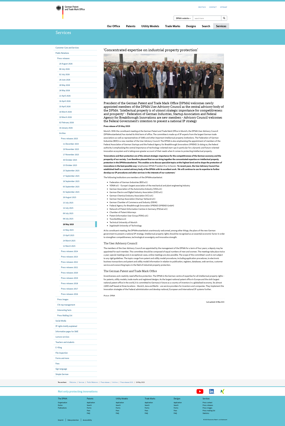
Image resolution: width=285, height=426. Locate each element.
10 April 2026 (65, 106)
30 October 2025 (70, 159)
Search (89, 405)
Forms (89, 407)
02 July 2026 (64, 74)
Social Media (61, 320)
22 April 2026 (65, 95)
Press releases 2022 (69, 261)
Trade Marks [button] (172, 26)
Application (91, 402)
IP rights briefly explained (66, 325)
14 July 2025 (68, 207)
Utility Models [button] (150, 26)
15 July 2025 (68, 202)
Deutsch (202, 6)
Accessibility (87, 419)
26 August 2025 (69, 197)
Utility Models (122, 398)
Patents (90, 398)
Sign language (61, 368)
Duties (60, 405)
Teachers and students (65, 342)
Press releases (63, 58)
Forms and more (62, 358)
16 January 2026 (66, 127)
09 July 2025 (68, 213)
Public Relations (62, 52)
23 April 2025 (68, 235)
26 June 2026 (64, 79)
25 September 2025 (71, 170)
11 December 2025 (71, 143)
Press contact (207, 402)
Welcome (72, 382)
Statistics (206, 413)
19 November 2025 (71, 149)
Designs (177, 398)
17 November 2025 (71, 154)
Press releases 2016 (69, 293)
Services (81, 382)
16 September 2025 (71, 181)
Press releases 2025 (69, 138)
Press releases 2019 (69, 277)
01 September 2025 (71, 191)
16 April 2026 (65, 100)
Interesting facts (64, 309)
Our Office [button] (113, 26)
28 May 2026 (64, 84)
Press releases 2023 (69, 256)
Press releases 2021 (69, 267)
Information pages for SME (67, 331)
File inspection (62, 352)
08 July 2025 (68, 218)
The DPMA (62, 398)
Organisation (62, 402)
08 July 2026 (64, 68)
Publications (62, 407)
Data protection (73, 419)
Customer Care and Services (67, 47)
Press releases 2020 (69, 272)
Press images (62, 299)
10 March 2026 (65, 116)
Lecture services (62, 336)
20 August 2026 (65, 63)
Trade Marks (150, 398)
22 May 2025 (68, 229)
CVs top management (66, 304)
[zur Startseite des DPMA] (75, 14)
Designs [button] (191, 26)
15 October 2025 (70, 165)
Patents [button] (130, 26)
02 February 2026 (66, 122)
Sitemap (223, 6)
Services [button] (221, 26)
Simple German (62, 374)
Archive (62, 133)
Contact (213, 6)
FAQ (88, 413)
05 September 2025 (71, 186)
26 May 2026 (64, 90)
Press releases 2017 (69, 288)
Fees (58, 363)
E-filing (59, 347)
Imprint (60, 419)
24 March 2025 (69, 240)
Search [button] (206, 26)
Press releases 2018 (69, 283)
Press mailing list (209, 410)
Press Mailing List (64, 315)
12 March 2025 (69, 245)
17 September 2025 (71, 175)
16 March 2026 (65, 111)
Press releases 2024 (69, 251)
